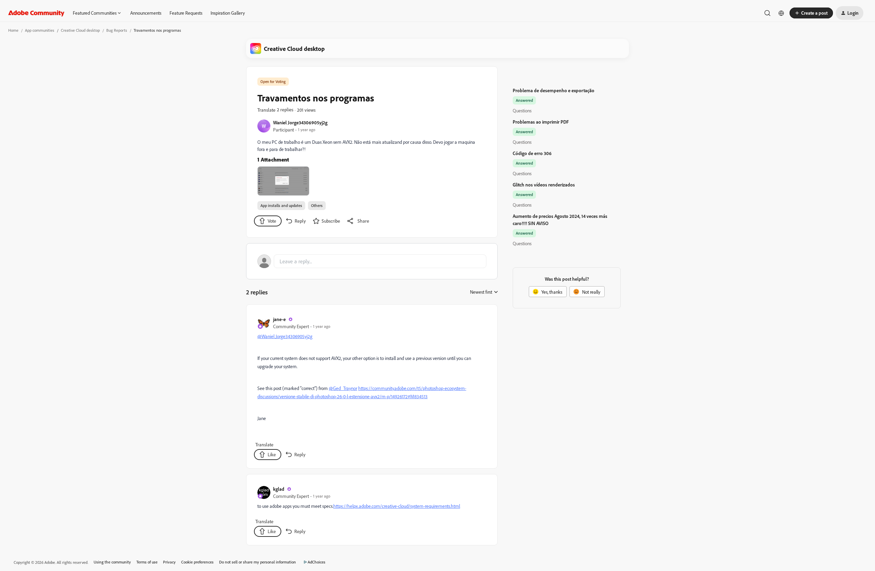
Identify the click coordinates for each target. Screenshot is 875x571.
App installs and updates (281, 205)
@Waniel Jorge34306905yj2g (284, 336)
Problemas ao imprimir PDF (541, 122)
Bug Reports (116, 30)
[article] (371, 388)
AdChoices (316, 562)
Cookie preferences (197, 562)
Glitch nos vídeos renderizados (544, 184)
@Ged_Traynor (343, 388)
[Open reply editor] (371, 261)
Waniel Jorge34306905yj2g (300, 122)
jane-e (279, 319)
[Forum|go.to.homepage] (36, 13)
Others (317, 205)
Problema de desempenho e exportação (553, 90)
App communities (39, 30)
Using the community (112, 562)
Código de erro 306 (532, 153)
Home (13, 30)
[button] (811, 13)
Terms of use (147, 562)
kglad (278, 489)
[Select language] (781, 13)
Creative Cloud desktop (80, 30)
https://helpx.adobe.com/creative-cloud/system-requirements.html (396, 506)
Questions (522, 110)
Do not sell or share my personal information (257, 562)
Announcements (145, 13)
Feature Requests (186, 13)
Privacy (169, 562)
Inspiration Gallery (228, 13)
